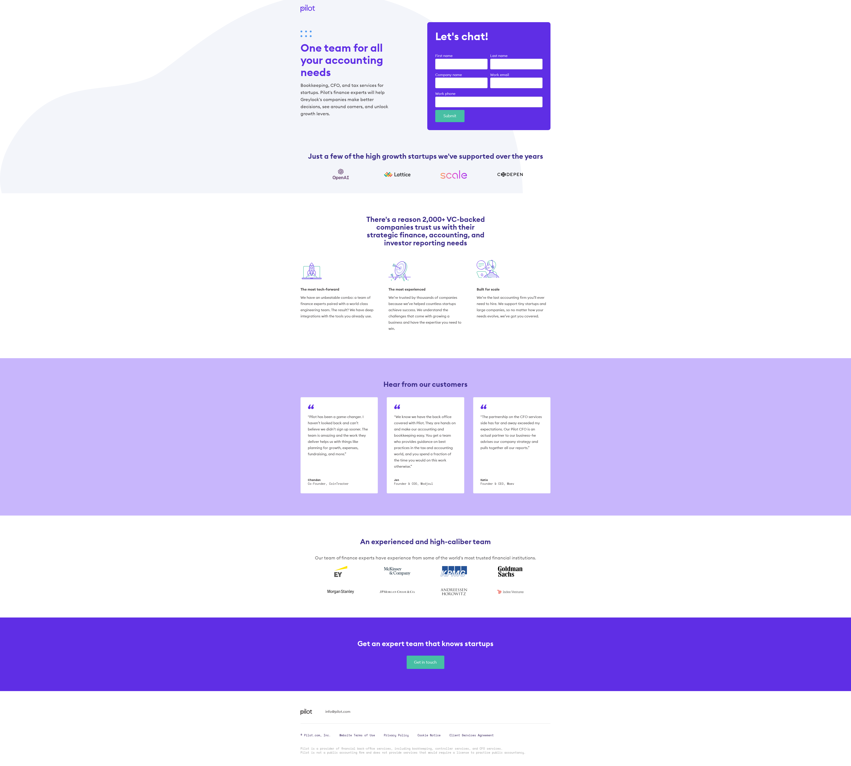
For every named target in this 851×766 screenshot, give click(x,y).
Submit (449, 115)
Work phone (445, 93)
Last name (498, 55)
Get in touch (425, 662)
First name (444, 55)
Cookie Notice (429, 735)
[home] (308, 8)
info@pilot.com (337, 711)
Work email (499, 74)
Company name (448, 74)
